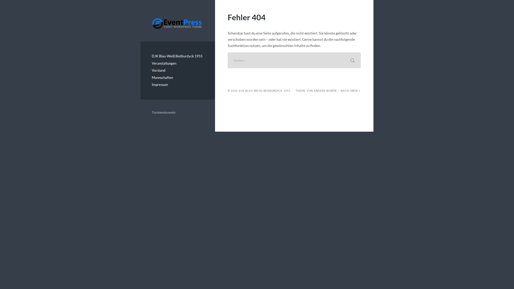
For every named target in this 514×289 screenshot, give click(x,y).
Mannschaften (162, 77)
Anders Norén (325, 90)
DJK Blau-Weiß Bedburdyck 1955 (177, 56)
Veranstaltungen (164, 63)
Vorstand (158, 70)
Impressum (160, 84)
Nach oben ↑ (351, 90)
